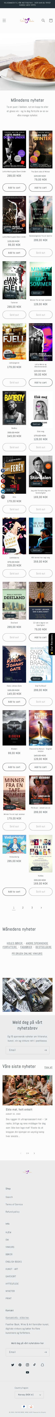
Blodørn (14, 749)
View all (48, 1067)
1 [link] (14, 907)
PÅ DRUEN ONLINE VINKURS (27, 953)
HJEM (8, 1232)
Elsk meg (40, 431)
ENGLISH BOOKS (14, 1261)
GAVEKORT (11, 1276)
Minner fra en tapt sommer (40, 300)
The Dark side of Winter (40, 172)
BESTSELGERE (44, 947)
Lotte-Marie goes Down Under (14, 171)
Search (9, 1197)
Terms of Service (14, 1204)
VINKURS (10, 1247)
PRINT (9, 1298)
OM (7, 1239)
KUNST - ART (12, 1269)
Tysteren (14, 302)
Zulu (14, 497)
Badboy (14, 428)
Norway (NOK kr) (25, 1394)
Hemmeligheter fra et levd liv (40, 236)
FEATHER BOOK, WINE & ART (24, 1412)
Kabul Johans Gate (14, 686)
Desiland (14, 623)
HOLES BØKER (14, 943)
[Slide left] (21, 1153)
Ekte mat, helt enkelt (19, 1109)
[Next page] (41, 908)
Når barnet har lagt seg (40, 557)
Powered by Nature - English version (40, 750)
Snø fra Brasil (40, 686)
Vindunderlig (14, 857)
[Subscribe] (45, 1050)
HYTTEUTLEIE (12, 1283)
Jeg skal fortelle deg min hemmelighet (41, 492)
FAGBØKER (26, 947)
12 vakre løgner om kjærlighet (40, 624)
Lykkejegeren (14, 363)
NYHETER (10, 1291)
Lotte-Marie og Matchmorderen (41, 365)
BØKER (9, 1254)
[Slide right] (34, 1153)
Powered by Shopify (39, 1412)
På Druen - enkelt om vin (40, 808)
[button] (4, 20)
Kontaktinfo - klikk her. (17, 1317)
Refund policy (12, 1211)
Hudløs (40, 876)
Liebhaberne (14, 558)
